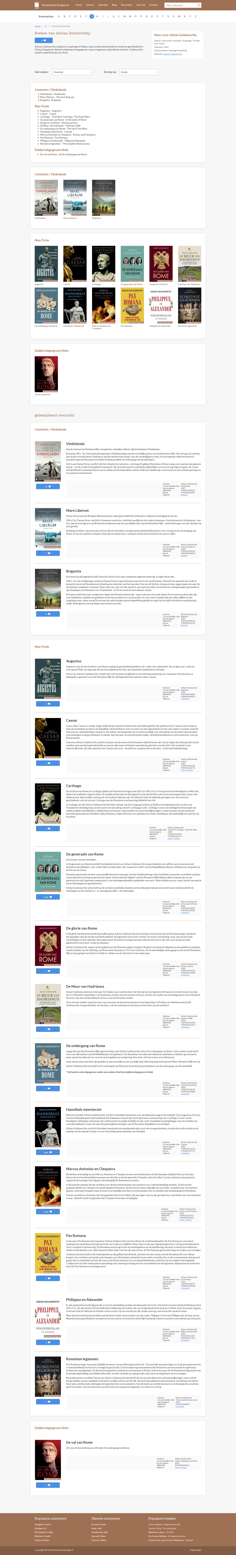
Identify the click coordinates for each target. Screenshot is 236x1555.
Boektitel (58, 72)
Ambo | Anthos (187, 770)
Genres (90, 4)
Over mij (140, 4)
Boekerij (184, 495)
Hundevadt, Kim (100, 1532)
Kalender (103, 4)
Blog (114, 4)
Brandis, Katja (99, 1524)
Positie (124, 72)
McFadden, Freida (44, 1532)
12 (46, 486)
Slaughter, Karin (43, 1524)
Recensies (126, 4)
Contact (153, 4)
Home (78, 4)
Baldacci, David (42, 1536)
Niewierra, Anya (156, 1532)
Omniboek (185, 699)
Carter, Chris (154, 1528)
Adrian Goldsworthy (172, 54)
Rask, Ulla (96, 1528)
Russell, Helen (99, 1536)
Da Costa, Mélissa (157, 1536)
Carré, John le (155, 1524)
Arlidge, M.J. (41, 1528)
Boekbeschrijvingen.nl (55, 5)
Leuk (46, 897)
